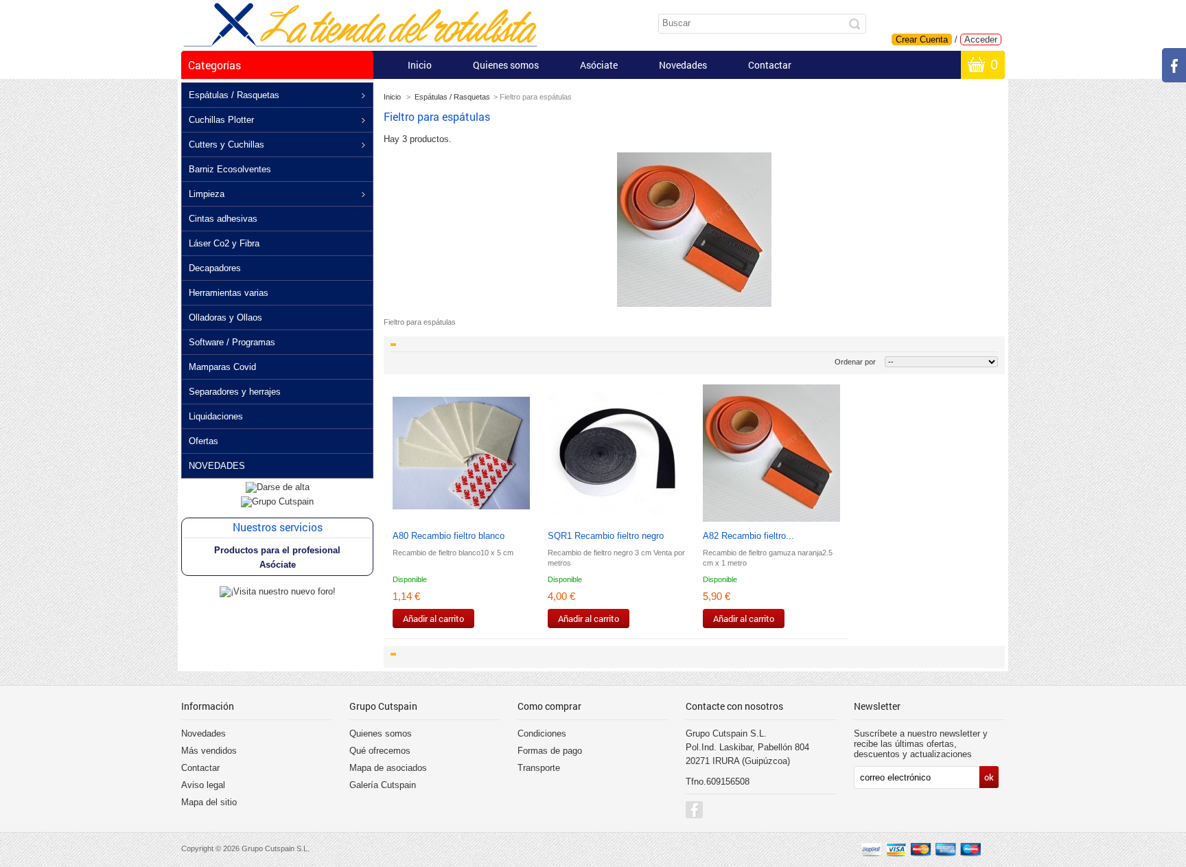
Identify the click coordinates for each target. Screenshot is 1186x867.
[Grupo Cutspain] (277, 501)
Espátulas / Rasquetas (234, 95)
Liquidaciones (216, 416)
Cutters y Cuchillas (226, 144)
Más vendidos (209, 750)
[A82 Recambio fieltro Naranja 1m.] (771, 454)
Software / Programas (232, 342)
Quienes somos (506, 64)
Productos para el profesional (277, 550)
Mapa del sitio (209, 802)
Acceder (980, 39)
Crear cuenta (922, 39)
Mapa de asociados (388, 768)
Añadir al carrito (433, 618)
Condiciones (542, 733)
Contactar (769, 64)
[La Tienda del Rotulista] (360, 26)
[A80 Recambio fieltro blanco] (461, 454)
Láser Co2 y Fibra (224, 243)
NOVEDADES (217, 466)
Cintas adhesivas (223, 218)
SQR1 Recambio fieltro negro (606, 536)
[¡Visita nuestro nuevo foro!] (278, 591)
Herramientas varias (228, 293)
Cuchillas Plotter (221, 120)
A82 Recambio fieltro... (748, 536)
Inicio (420, 64)
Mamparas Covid (222, 367)
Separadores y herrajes (235, 391)
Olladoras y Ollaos (225, 317)
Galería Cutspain (382, 785)
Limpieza (206, 194)
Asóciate (599, 64)
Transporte (539, 768)
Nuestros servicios (278, 527)
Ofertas (203, 441)
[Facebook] (694, 809)
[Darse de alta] (278, 487)
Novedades (683, 64)
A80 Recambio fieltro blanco (448, 536)
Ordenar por (855, 362)
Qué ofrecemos (379, 750)
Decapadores (215, 268)
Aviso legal (203, 785)
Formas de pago (550, 750)
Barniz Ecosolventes (230, 169)
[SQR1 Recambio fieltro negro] (616, 454)
